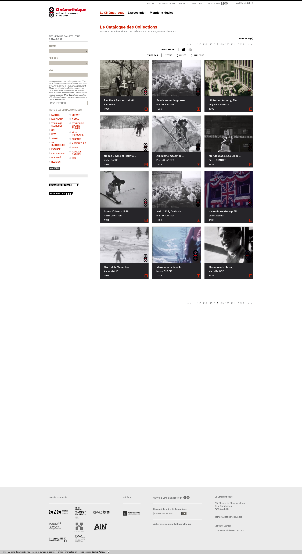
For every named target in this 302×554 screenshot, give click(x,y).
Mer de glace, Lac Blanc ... (225, 156)
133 (242, 44)
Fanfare (76, 139)
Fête (53, 134)
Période (53, 58)
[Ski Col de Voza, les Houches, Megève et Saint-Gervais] (124, 245)
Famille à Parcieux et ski (119, 100)
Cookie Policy (98, 552)
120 (227, 44)
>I (252, 44)
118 (216, 44)
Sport (54, 138)
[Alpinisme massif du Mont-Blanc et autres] (176, 134)
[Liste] (181, 49)
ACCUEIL (151, 3)
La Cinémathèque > (119, 31)
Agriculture (79, 143)
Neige (75, 147)
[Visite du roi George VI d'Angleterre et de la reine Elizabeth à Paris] (228, 189)
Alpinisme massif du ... (170, 156)
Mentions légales (161, 12)
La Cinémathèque (112, 12)
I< (188, 44)
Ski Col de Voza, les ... (117, 267)
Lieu (51, 70)
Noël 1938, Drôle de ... (170, 211)
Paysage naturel (76, 153)
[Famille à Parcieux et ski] (124, 78)
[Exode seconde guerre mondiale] (176, 78)
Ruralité (56, 157)
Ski (53, 130)
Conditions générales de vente (229, 530)
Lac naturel (58, 153)
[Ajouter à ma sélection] (146, 109)
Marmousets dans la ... (170, 267)
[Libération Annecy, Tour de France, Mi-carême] (228, 78)
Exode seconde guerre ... (172, 100)
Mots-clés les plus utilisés (65, 110)
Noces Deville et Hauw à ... (120, 156)
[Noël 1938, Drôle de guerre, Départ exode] (176, 189)
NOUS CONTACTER (167, 3)
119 (222, 44)
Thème (52, 46)
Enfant (76, 115)
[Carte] (188, 49)
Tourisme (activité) (56, 124)
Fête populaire (78, 133)
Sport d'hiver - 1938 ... (117, 211)
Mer (74, 158)
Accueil (103, 31)
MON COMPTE (198, 3)
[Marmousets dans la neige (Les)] (176, 245)
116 (205, 44)
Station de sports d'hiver (78, 126)
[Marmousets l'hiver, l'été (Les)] (228, 245)
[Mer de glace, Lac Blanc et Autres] (228, 133)
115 (199, 44)
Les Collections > (138, 31)
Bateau (76, 119)
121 (233, 44)
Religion (55, 162)
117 (210, 44)
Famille (55, 115)
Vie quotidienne (58, 143)
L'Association (137, 12)
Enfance (55, 149)
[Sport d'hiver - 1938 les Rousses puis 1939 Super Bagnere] (124, 189)
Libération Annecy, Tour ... (225, 100)
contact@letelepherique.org (228, 517)
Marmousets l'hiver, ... (222, 267)
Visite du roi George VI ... (224, 211)
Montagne (57, 119)
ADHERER (183, 3)
